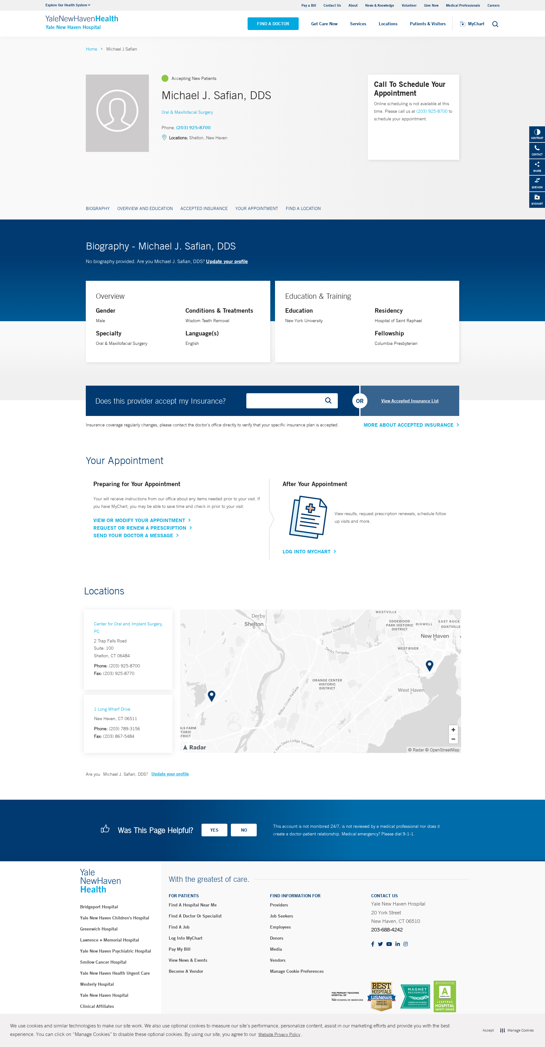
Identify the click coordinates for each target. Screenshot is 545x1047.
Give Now (431, 5)
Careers (494, 5)
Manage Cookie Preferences (297, 971)
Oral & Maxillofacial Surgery (187, 112)
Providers (279, 905)
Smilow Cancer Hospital (103, 962)
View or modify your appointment (139, 520)
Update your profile (227, 261)
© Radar (416, 750)
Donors (276, 938)
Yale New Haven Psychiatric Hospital (115, 951)
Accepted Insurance (204, 208)
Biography (98, 208)
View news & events (188, 960)
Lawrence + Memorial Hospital (109, 940)
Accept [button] (488, 1030)
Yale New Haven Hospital (104, 995)
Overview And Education (145, 208)
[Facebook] (372, 944)
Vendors (277, 960)
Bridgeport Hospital (99, 907)
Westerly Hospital (97, 984)
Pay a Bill (309, 5)
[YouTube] (389, 944)
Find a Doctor (273, 24)
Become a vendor (186, 971)
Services (358, 24)
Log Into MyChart (307, 551)
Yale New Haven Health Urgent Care (115, 973)
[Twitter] (380, 944)
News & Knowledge (379, 5)
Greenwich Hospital (99, 929)
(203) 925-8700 (193, 127)
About (353, 5)
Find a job (179, 927)
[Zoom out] (453, 738)
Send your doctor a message (133, 535)
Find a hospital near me (193, 905)
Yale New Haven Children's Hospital (114, 918)
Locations (388, 24)
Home (91, 49)
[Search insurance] (330, 400)
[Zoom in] (453, 729)
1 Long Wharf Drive (112, 709)
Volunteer (409, 5)
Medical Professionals (463, 5)
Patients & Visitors (428, 24)
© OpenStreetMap (442, 750)
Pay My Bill (179, 949)
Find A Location (303, 208)
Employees (280, 927)
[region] (320, 681)
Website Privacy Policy (279, 1034)
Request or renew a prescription (139, 527)
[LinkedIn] (398, 944)
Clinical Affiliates (97, 1006)
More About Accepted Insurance (409, 424)
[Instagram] (405, 944)
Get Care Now (324, 24)
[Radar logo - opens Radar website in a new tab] (194, 747)
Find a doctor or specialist (195, 916)
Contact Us (332, 5)
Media (276, 949)
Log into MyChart (185, 938)
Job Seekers (281, 916)
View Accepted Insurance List (410, 401)
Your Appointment (256, 208)
